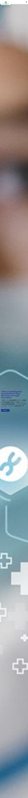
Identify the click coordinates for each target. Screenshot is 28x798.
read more (5, 410)
